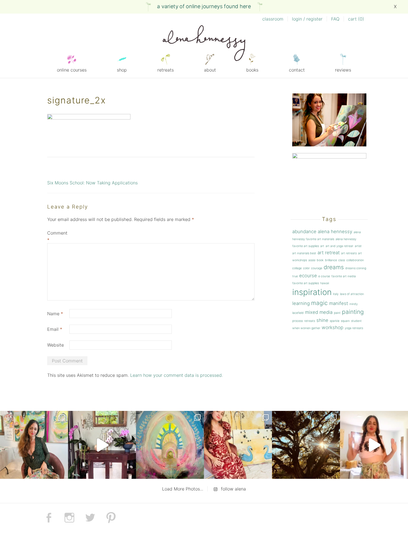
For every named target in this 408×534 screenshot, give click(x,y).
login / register (307, 19)
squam (345, 321)
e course (324, 276)
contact (297, 70)
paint (337, 313)
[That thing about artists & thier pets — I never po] (34, 445)
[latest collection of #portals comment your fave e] (170, 445)
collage (297, 268)
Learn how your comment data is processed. (176, 375)
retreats (165, 70)
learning (301, 303)
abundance (304, 231)
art (322, 246)
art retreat (329, 252)
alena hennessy (335, 231)
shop (122, 70)
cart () (356, 19)
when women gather (306, 328)
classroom (272, 19)
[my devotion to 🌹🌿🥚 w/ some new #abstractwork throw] (306, 445)
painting (353, 311)
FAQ (335, 19)
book (320, 260)
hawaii (324, 283)
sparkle (334, 321)
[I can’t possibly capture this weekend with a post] (102, 445)
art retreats (349, 253)
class (341, 260)
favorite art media (343, 276)
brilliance (331, 260)
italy (336, 294)
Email (54, 329)
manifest (338, 303)
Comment (57, 236)
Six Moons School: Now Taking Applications (92, 182)
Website (55, 345)
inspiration (312, 292)
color (306, 268)
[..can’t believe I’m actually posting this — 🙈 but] (374, 445)
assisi (311, 260)
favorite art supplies (305, 283)
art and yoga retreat (339, 246)
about (210, 70)
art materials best (304, 253)
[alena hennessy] (204, 44)
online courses (72, 70)
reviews (343, 70)
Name (55, 313)
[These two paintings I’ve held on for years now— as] (238, 445)
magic (319, 302)
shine (322, 320)
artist (358, 246)
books (252, 70)
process (297, 321)
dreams (334, 267)
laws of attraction (352, 294)
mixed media (319, 312)
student (356, 321)
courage (316, 268)
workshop (332, 327)
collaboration (355, 260)
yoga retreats (354, 328)
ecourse (308, 275)
